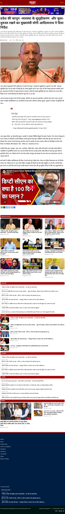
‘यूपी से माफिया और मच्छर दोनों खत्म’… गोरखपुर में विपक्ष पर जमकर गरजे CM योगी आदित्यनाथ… (32, 232)
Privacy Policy (3, 444)
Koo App (14, 113)
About (1, 442)
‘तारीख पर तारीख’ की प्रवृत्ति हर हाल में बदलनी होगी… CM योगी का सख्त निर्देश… (9, 231)
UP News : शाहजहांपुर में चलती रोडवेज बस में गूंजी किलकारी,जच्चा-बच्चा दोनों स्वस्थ (54, 251)
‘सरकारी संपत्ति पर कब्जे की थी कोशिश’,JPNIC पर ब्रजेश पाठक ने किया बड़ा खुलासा (9, 252)
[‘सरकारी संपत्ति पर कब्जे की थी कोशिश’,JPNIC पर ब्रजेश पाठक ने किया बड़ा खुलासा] (10, 243)
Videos (2, 456)
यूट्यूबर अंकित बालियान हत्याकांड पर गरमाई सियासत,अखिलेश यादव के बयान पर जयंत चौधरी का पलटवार (32, 272)
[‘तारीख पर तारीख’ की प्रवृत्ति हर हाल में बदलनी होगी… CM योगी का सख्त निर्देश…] (10, 224)
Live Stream (3, 454)
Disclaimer (3, 449)
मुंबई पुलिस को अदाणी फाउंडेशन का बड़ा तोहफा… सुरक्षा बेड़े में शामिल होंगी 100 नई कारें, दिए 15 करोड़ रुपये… (15, 424)
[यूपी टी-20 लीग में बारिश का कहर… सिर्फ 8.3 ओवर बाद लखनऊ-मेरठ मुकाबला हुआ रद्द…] (4, 334)
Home (2, 439)
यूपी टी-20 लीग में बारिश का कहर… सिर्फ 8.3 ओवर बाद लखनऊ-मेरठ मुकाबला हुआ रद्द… (30, 332)
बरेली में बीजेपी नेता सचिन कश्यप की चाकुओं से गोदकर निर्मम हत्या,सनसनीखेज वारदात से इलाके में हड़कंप (32, 252)
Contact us (3, 451)
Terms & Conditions (5, 446)
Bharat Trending (4, 459)
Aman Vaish (4, 40)
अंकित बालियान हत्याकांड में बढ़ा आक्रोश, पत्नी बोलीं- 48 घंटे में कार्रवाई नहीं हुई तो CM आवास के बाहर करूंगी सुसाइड (10, 272)
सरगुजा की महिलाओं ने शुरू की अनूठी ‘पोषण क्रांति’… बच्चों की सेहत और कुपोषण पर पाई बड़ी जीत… (54, 405)
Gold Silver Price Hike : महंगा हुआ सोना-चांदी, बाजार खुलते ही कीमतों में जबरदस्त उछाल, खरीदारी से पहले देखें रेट (54, 412)
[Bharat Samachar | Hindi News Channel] (32, 2)
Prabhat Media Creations (58, 508)
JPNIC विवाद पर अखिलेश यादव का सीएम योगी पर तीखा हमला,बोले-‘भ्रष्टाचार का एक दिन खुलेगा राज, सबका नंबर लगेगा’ (54, 232)
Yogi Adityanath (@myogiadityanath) (25, 128)
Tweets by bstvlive (4, 486)
